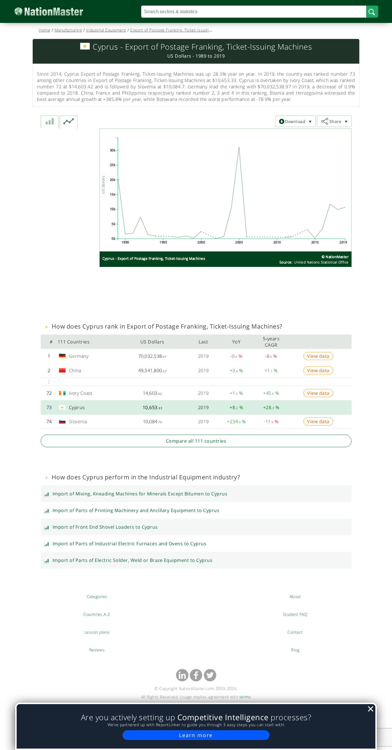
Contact (295, 632)
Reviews (97, 650)
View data (318, 356)
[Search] (372, 11)
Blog (295, 650)
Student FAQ (295, 614)
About (295, 596)
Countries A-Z (97, 614)
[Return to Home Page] (57, 11)
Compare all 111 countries (196, 441)
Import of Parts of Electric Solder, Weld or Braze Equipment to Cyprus (133, 560)
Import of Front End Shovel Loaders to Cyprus (105, 527)
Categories (97, 596)
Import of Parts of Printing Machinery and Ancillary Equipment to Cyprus (136, 510)
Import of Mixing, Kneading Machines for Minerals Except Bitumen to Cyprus (140, 494)
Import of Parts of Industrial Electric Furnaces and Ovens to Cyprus (130, 543)
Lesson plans (97, 632)
